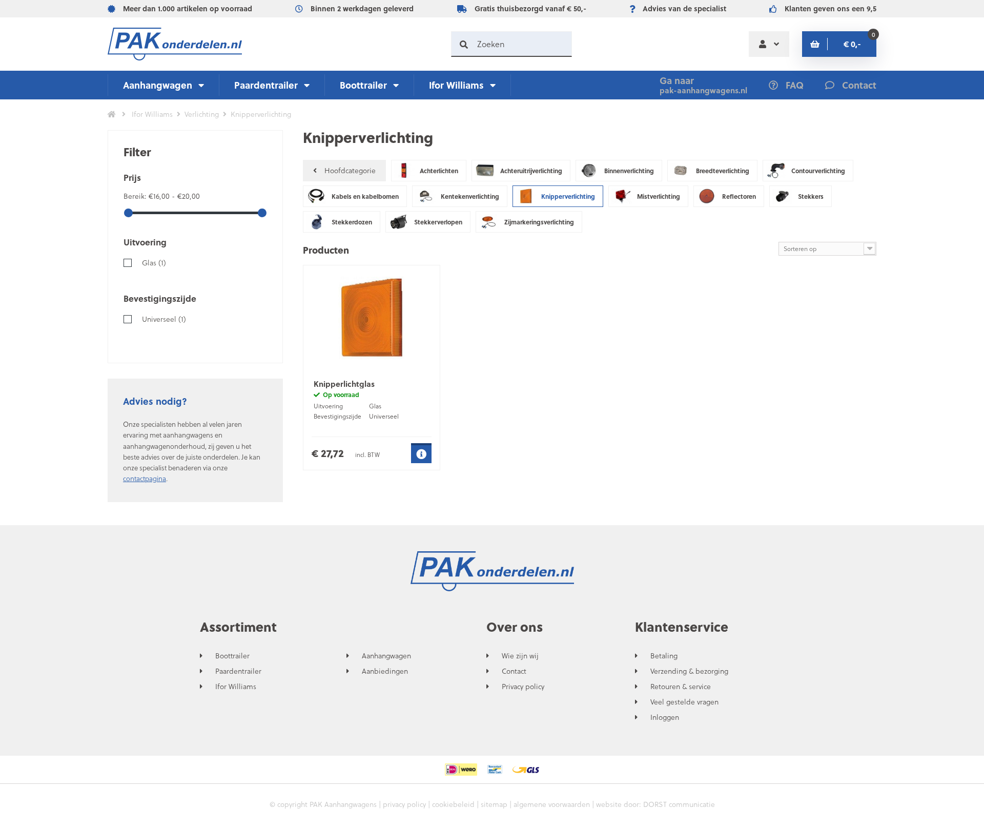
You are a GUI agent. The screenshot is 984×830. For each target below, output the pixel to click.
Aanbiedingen (385, 671)
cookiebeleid (453, 804)
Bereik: (136, 196)
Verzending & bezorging (689, 671)
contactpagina (144, 478)
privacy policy (404, 804)
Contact (514, 671)
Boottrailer (363, 85)
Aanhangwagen (157, 85)
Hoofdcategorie (350, 170)
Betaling (664, 656)
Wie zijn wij (520, 656)
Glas (154, 262)
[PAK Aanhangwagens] (175, 44)
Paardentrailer (266, 85)
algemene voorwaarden (552, 804)
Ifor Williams (456, 85)
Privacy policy (523, 686)
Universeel (164, 319)
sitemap (494, 804)
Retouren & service (680, 686)
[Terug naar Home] (112, 114)
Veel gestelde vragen (684, 702)
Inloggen (664, 717)
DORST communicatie (679, 804)
